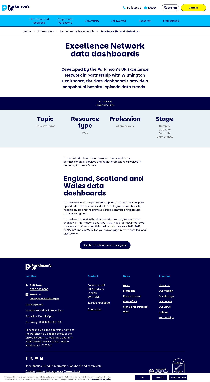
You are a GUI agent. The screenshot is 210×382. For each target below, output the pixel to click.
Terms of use (72, 371)
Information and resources (39, 20)
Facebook (26, 358)
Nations (163, 312)
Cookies (30, 371)
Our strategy (166, 296)
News (126, 285)
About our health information (50, 366)
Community (92, 21)
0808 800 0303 (39, 289)
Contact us (94, 309)
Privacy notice (54, 371)
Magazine (129, 290)
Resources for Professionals (77, 31)
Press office (130, 301)
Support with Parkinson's (65, 20)
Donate (193, 7)
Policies (40, 371)
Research (145, 21)
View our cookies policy (101, 379)
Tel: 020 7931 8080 (99, 303)
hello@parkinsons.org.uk (44, 298)
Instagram (41, 358)
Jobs (28, 366)
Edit (142, 377)
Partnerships (166, 317)
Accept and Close (178, 377)
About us (164, 285)
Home (27, 31)
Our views (165, 306)
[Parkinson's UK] (16, 7)
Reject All (159, 377)
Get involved (118, 21)
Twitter (31, 358)
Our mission (166, 290)
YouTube (36, 358)
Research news (132, 296)
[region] (105, 377)
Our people (165, 301)
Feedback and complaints (85, 366)
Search (172, 7)
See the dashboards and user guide (105, 245)
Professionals (171, 21)
